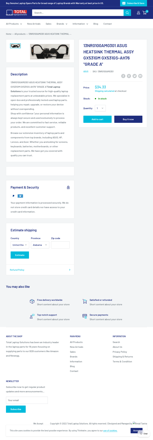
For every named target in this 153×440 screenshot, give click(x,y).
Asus (85, 71)
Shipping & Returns (123, 356)
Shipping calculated (104, 91)
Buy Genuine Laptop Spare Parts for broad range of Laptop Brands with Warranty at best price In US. (55, 3)
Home (9, 34)
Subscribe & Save (135, 3)
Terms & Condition (122, 361)
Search (116, 342)
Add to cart (97, 119)
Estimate (20, 255)
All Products (12, 23)
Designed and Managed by (120, 423)
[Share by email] (140, 75)
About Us (117, 346)
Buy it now (128, 119)
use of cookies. (110, 430)
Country (15, 238)
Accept (136, 430)
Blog (95, 23)
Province (35, 238)
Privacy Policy (120, 351)
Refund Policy (17, 269)
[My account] (138, 12)
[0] (144, 12)
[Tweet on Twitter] (135, 75)
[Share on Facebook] (123, 75)
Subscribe (15, 409)
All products (20, 34)
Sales (48, 23)
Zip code (55, 238)
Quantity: (88, 108)
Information (79, 23)
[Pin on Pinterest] (129, 75)
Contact (107, 23)
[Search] (127, 12)
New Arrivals (33, 23)
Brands (60, 23)
